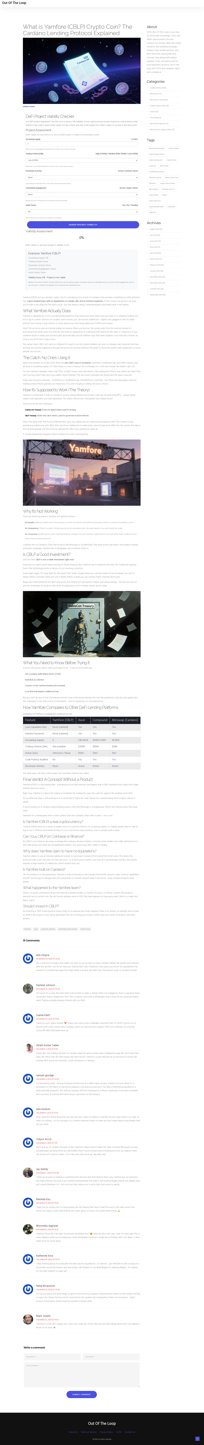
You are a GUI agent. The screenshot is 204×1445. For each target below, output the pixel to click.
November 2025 (157, 283)
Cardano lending (48, 929)
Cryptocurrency (157, 87)
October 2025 (156, 288)
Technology (155, 117)
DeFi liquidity (153, 189)
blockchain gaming (155, 177)
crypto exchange (173, 148)
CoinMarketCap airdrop (156, 172)
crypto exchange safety (156, 206)
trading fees (171, 206)
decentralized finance (68, 929)
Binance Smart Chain (172, 177)
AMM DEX (152, 212)
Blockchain (155, 93)
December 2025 (157, 277)
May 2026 (154, 247)
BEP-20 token (164, 166)
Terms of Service (89, 1432)
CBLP (36, 929)
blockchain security (168, 189)
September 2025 (157, 294)
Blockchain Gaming (158, 99)
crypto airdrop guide (155, 160)
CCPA (118, 1432)
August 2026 (155, 229)
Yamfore (27, 929)
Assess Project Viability (83, 225)
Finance (153, 111)
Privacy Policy (106, 1432)
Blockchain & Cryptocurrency (161, 129)
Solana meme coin (155, 201)
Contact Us (130, 1432)
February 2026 (156, 265)
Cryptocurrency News (159, 105)
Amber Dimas (29, 107)
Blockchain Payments (158, 123)
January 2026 (156, 271)
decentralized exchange (156, 148)
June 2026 (155, 241)
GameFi (164, 195)
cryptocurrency (171, 160)
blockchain (152, 183)
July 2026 (154, 235)
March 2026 (155, 259)
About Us (73, 1432)
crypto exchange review (156, 154)
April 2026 (155, 253)
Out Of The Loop (14, 3)
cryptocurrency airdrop (167, 183)
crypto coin (85, 929)
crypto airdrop (153, 195)
